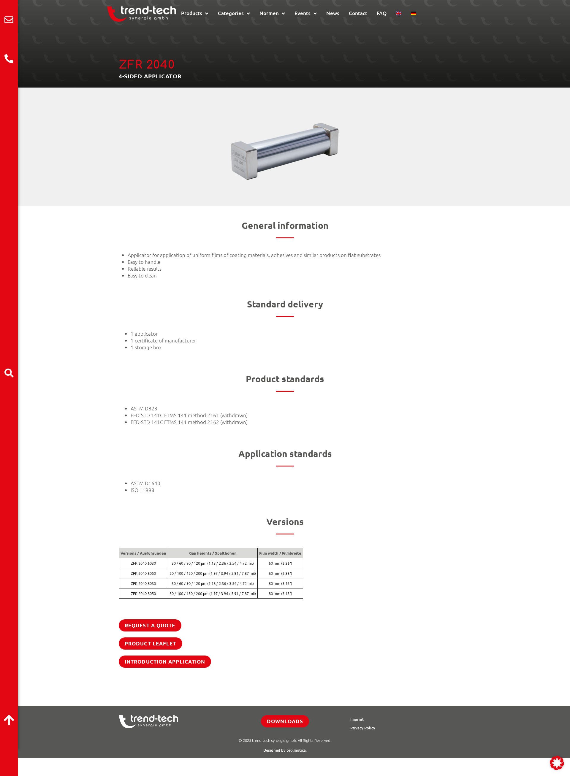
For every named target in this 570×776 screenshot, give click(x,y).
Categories (231, 13)
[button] (557, 763)
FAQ (382, 13)
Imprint (357, 719)
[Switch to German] (413, 13)
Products (191, 13)
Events (302, 13)
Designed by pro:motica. (285, 750)
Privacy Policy (362, 728)
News (332, 13)
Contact (358, 13)
